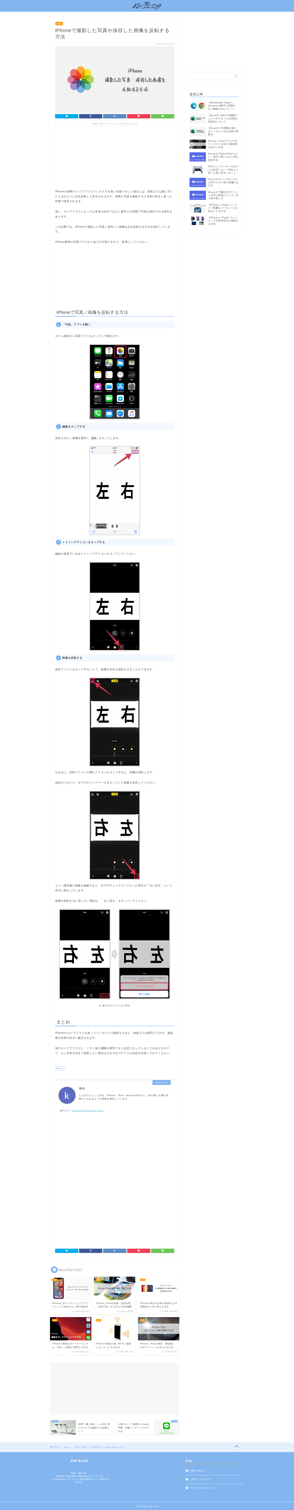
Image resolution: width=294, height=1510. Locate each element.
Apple (59, 24)
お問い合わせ (197, 1470)
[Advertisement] (114, 160)
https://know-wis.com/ (88, 1110)
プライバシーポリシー (202, 1488)
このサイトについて (200, 1479)
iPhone (61, 1069)
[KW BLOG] (147, 9)
